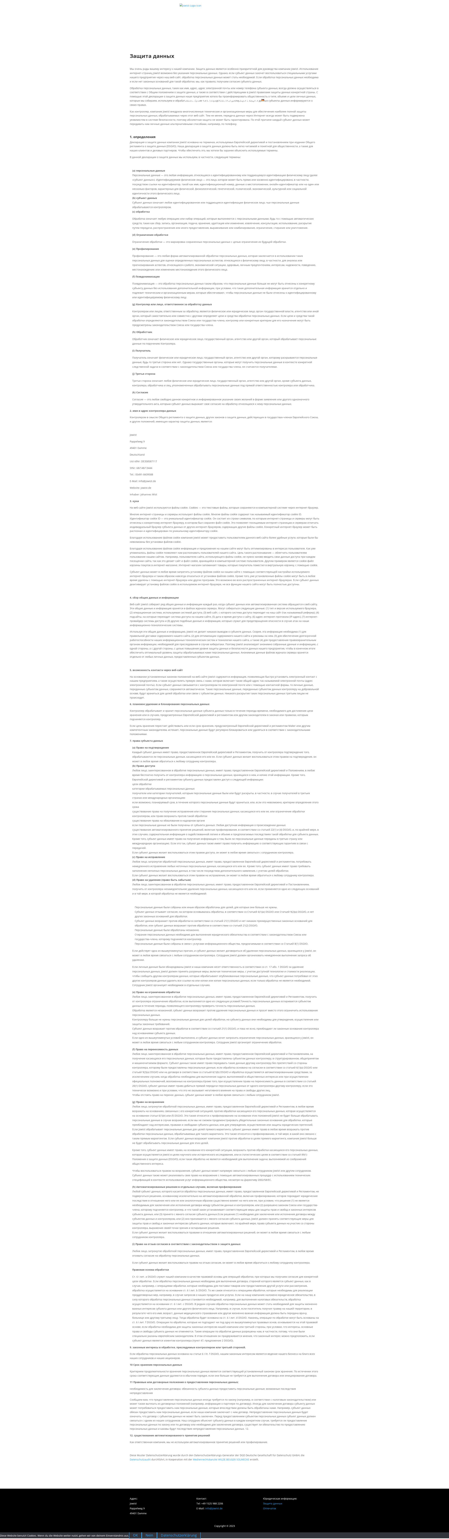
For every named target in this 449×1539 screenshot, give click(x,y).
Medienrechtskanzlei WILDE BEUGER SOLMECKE (221, 1459)
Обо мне (227, 100)
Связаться (248, 100)
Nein (149, 1535)
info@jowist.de (214, 1508)
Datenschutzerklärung (179, 1535)
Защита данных (272, 1503)
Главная (192, 100)
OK (135, 1535)
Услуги (209, 100)
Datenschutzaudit (140, 1459)
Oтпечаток (269, 1508)
